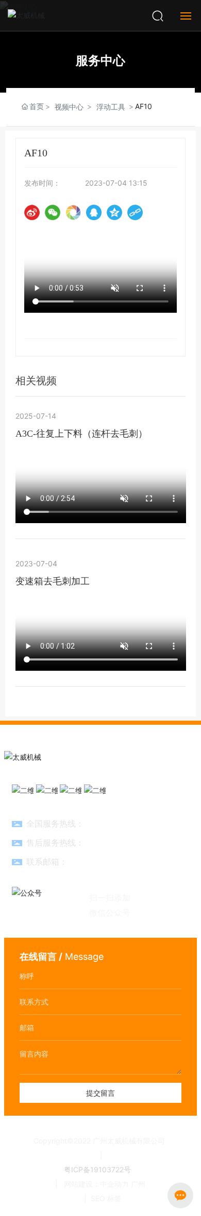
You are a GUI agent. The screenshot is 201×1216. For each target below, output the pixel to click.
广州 (138, 1183)
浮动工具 (110, 106)
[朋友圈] (73, 212)
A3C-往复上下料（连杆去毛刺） (81, 433)
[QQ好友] (94, 212)
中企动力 (114, 1183)
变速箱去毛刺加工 (52, 581)
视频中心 (69, 106)
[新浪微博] (32, 212)
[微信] (52, 212)
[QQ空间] (114, 212)
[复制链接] (135, 212)
